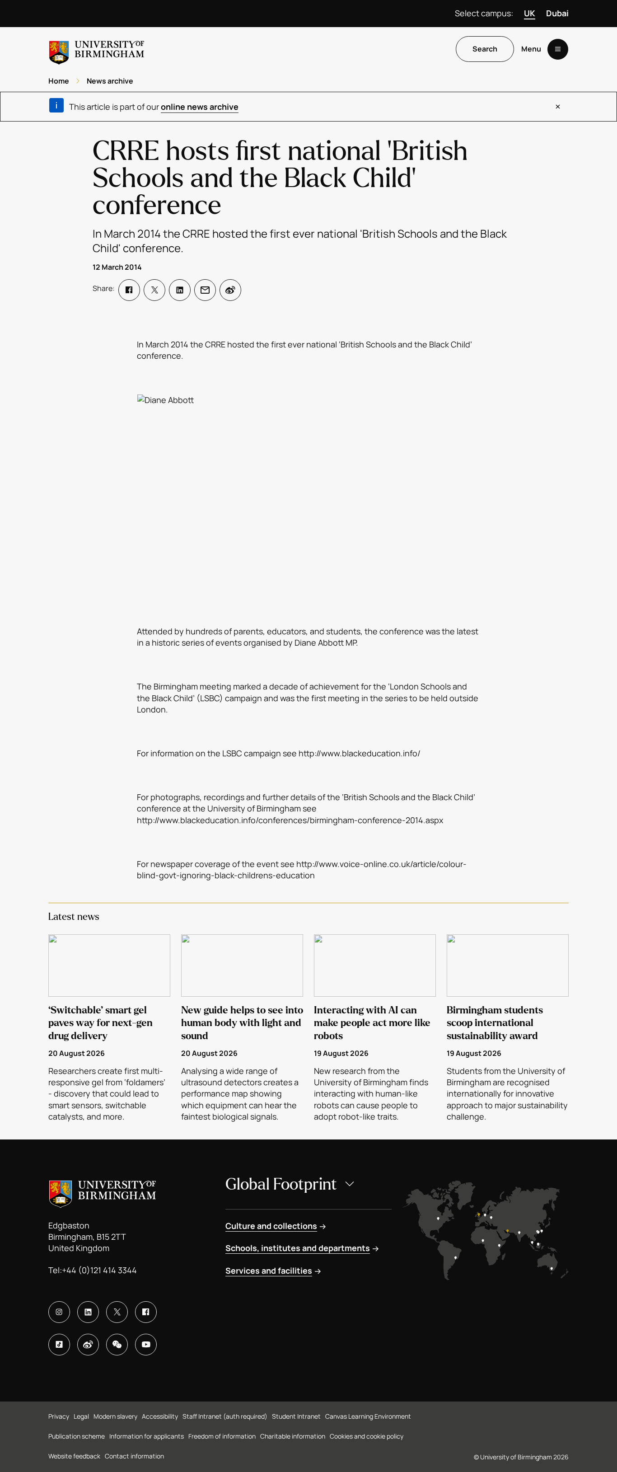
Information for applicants (146, 1436)
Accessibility (160, 1416)
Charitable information (292, 1436)
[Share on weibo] (230, 290)
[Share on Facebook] (129, 290)
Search (484, 49)
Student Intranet (296, 1416)
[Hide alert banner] (558, 106)
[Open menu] (558, 49)
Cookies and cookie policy (366, 1436)
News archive (110, 81)
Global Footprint (281, 1184)
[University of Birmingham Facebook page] (146, 1312)
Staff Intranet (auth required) (224, 1416)
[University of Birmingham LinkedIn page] (88, 1312)
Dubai (557, 13)
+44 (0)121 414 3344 (99, 1270)
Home (58, 81)
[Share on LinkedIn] (180, 290)
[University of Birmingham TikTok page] (59, 1344)
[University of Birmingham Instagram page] (59, 1312)
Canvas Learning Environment (368, 1416)
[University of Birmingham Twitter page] (117, 1312)
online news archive (199, 106)
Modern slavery (115, 1416)
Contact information (134, 1456)
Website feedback (74, 1456)
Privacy (58, 1416)
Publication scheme (76, 1436)
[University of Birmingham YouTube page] (146, 1344)
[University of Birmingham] (96, 49)
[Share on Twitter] (154, 290)
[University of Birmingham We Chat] (117, 1344)
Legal (81, 1416)
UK (529, 13)
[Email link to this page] (205, 290)
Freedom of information (222, 1436)
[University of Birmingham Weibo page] (88, 1344)
